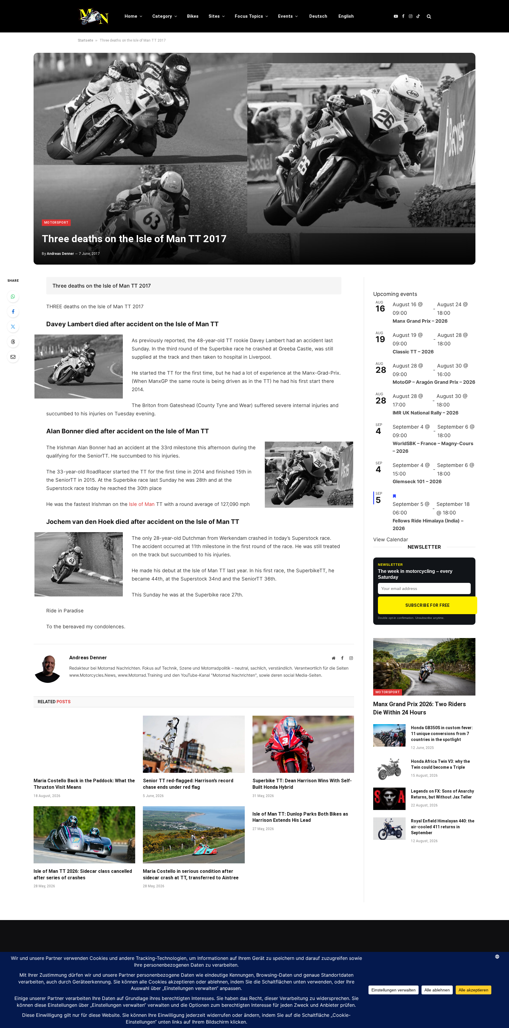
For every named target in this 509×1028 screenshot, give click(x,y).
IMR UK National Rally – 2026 (426, 413)
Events (285, 16)
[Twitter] (13, 326)
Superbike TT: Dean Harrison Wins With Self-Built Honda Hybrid (302, 784)
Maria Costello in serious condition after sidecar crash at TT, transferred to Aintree (191, 874)
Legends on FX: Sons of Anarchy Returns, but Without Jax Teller (442, 794)
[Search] (428, 16)
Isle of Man (142, 504)
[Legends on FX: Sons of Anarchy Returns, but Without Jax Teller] (389, 799)
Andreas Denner (60, 254)
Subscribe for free (427, 605)
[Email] (13, 357)
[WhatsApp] (13, 296)
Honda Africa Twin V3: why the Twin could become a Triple (440, 764)
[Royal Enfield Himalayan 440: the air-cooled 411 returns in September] (389, 828)
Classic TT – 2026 (413, 352)
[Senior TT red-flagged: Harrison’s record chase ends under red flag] (193, 744)
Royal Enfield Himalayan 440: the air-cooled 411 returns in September (442, 827)
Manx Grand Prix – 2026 (420, 321)
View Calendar (390, 539)
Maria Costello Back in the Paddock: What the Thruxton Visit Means (84, 784)
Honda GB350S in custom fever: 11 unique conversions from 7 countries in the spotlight (442, 733)
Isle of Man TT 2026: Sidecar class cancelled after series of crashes (83, 874)
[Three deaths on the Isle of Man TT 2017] (254, 159)
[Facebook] (13, 311)
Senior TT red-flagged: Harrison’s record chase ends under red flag (188, 784)
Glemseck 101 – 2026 (417, 481)
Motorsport (56, 222)
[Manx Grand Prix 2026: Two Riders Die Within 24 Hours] (424, 667)
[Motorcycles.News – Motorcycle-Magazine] (93, 16)
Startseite (85, 40)
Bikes (193, 16)
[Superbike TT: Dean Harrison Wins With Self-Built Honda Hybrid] (303, 744)
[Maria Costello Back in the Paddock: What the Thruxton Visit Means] (84, 744)
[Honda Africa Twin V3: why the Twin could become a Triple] (389, 769)
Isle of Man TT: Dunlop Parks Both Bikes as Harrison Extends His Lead (300, 817)
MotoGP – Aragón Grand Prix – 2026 (434, 382)
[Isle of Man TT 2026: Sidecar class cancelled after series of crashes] (84, 834)
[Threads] (13, 341)
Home (131, 16)
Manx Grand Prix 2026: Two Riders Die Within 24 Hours (419, 708)
